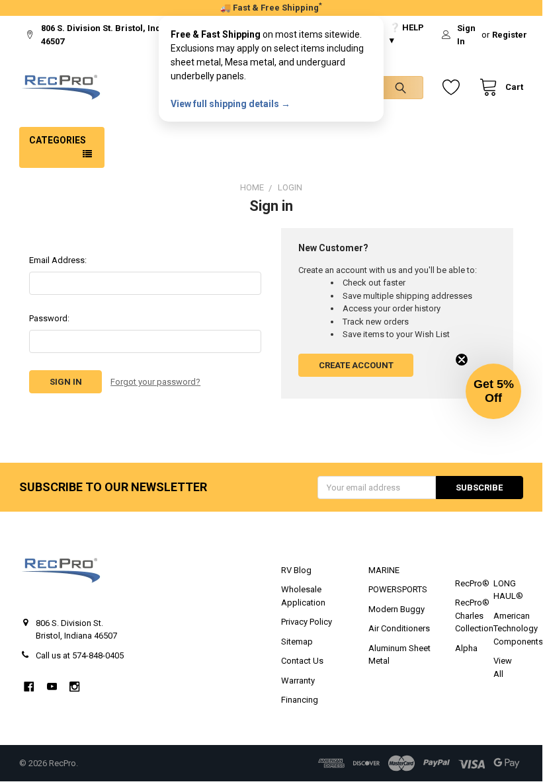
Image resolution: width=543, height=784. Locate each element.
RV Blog (296, 570)
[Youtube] (52, 686)
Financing (299, 700)
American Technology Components (518, 629)
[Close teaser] (461, 359)
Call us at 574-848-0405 (80, 655)
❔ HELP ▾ (407, 34)
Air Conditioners (399, 628)
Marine (383, 570)
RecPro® (472, 583)
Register (509, 35)
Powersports (397, 589)
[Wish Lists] (454, 87)
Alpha (466, 648)
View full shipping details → (230, 103)
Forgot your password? (155, 382)
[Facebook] (28, 686)
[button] (493, 391)
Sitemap (297, 642)
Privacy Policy (306, 622)
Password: (49, 318)
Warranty (298, 681)
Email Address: (58, 260)
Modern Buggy (396, 609)
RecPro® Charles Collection (474, 615)
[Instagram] (74, 686)
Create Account (356, 365)
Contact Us (302, 661)
